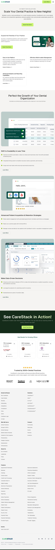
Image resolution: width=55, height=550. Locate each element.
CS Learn (30, 491)
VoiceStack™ (30, 395)
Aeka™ (29, 398)
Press (2, 456)
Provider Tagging (31, 520)
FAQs (2, 411)
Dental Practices (5, 424)
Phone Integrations (32, 497)
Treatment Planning (32, 518)
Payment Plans (4, 515)
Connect (30, 422)
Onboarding (3, 403)
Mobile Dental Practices (6, 432)
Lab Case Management (33, 483)
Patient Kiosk (4, 504)
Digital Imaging (4, 483)
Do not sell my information (28, 544)
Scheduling (30, 510)
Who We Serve (5, 422)
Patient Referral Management (7, 502)
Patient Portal (4, 510)
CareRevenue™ (31, 405)
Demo (2, 413)
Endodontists (4, 443)
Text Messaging (31, 515)
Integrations (4, 405)
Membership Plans (32, 486)
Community (30, 424)
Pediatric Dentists (5, 440)
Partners (29, 432)
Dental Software (5, 393)
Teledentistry (31, 512)
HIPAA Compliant (31, 472)
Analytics (3, 491)
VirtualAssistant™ (32, 408)
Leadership (3, 454)
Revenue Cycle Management (34, 507)
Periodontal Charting (32, 499)
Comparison (4, 408)
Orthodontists (4, 445)
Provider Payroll (4, 520)
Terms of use (3, 544)
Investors (30, 435)
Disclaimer (11, 544)
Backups (3, 470)
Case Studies (4, 398)
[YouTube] (42, 539)
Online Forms (31, 488)
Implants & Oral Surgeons (7, 435)
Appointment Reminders (6, 467)
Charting (3, 472)
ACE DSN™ (30, 403)
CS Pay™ (30, 400)
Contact (3, 459)
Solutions (30, 393)
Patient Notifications (5, 507)
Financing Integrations (32, 470)
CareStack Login (5, 416)
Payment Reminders (5, 518)
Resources (30, 427)
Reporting (3, 493)
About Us (3, 449)
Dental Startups (4, 430)
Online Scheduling (5, 499)
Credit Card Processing (6, 478)
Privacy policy (17, 544)
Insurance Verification (32, 480)
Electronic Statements (33, 467)
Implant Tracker (31, 475)
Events (29, 430)
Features (3, 465)
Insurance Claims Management (35, 478)
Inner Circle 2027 (5, 529)
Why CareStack (4, 395)
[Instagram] (48, 539)
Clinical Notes (4, 475)
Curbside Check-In (5, 480)
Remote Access (31, 502)
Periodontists (4, 437)
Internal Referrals (5, 488)
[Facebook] (45, 539)
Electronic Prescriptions (6, 486)
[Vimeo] (52, 539)
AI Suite (2, 419)
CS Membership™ (32, 411)
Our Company (4, 451)
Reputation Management (33, 504)
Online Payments (5, 497)
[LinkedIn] (39, 539)
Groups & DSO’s (4, 427)
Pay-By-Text (4, 512)
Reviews (3, 400)
